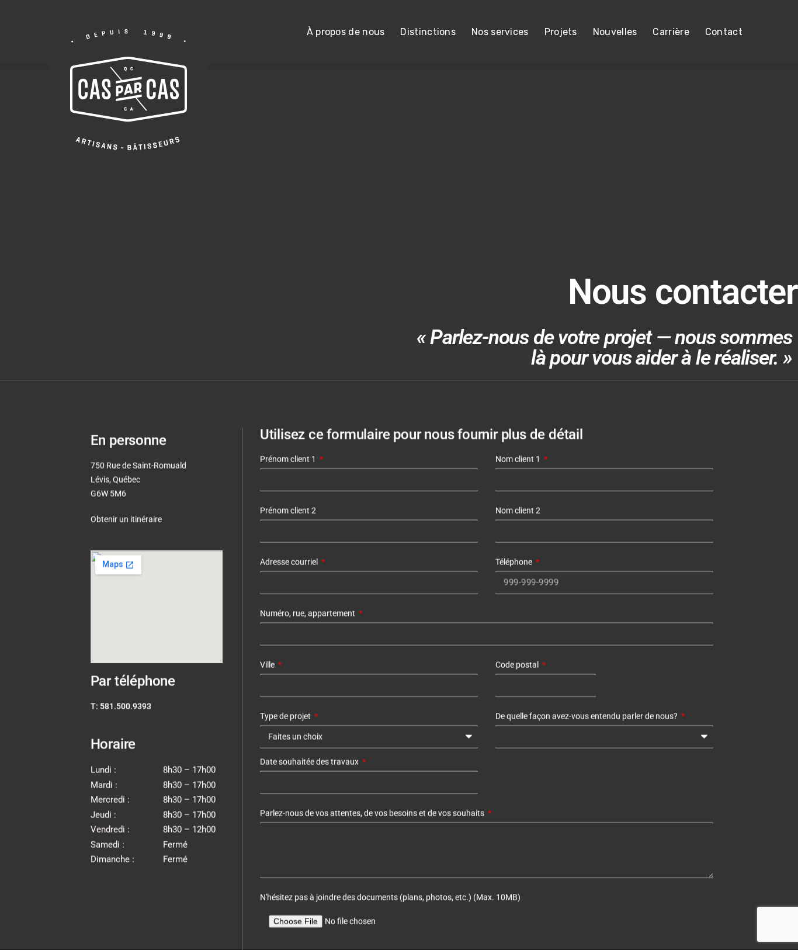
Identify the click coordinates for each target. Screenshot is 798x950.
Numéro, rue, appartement (308, 613)
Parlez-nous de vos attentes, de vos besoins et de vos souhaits (373, 813)
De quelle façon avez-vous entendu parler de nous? (587, 716)
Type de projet (286, 716)
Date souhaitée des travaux (310, 762)
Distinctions (428, 31)
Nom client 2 (517, 510)
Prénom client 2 (288, 510)
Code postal (517, 665)
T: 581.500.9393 (121, 706)
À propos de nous (346, 31)
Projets (560, 31)
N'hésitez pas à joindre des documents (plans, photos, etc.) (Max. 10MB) (390, 897)
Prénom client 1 (289, 459)
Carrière (671, 31)
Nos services (500, 31)
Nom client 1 (518, 459)
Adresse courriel (290, 562)
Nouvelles (615, 31)
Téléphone (514, 562)
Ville (268, 665)
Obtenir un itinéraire (126, 519)
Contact (724, 31)
